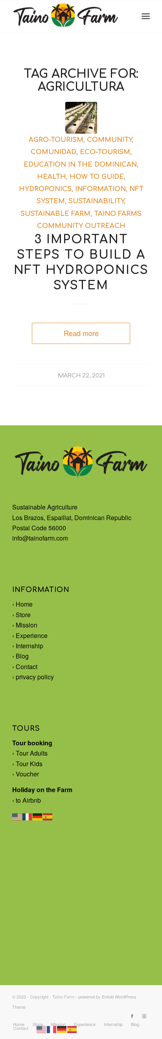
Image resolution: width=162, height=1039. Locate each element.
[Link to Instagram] (144, 1016)
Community (109, 139)
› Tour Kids (27, 763)
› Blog (20, 655)
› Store (21, 614)
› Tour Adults (30, 753)
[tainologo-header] (67, 16)
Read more (81, 333)
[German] (38, 815)
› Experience (30, 635)
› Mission (24, 624)
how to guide (97, 176)
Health (51, 176)
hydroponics (45, 189)
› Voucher (25, 773)
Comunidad (53, 152)
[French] (27, 815)
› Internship (27, 645)
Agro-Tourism (56, 139)
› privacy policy (33, 676)
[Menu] (146, 16)
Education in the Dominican (80, 164)
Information (100, 189)
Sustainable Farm (55, 213)
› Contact (24, 666)
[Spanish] (48, 815)
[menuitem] (146, 16)
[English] (17, 815)
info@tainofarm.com (40, 537)
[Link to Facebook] (132, 1016)
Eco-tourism (105, 152)
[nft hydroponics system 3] (81, 118)
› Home (22, 604)
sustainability (96, 201)
